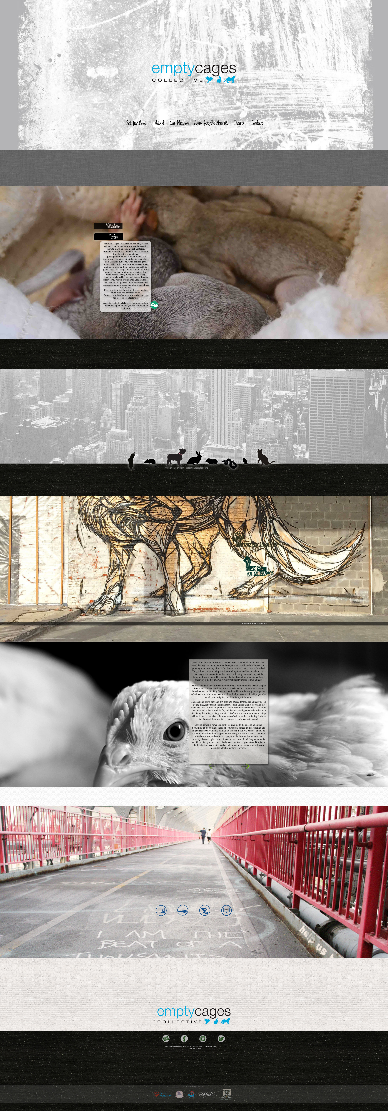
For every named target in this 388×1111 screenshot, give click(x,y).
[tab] (109, 226)
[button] (154, 305)
